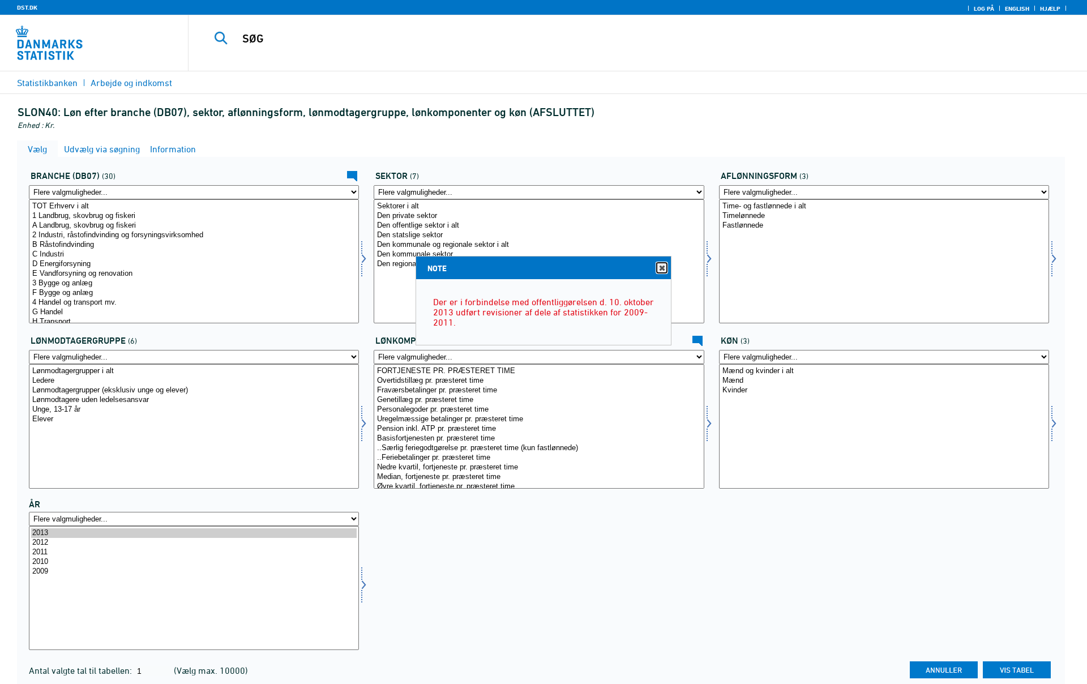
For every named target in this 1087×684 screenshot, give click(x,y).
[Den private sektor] (538, 216)
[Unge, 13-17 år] (194, 409)
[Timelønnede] (884, 216)
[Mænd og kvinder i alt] (884, 371)
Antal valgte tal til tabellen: (81, 670)
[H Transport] (194, 322)
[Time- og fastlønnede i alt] (884, 206)
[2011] (194, 552)
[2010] (194, 562)
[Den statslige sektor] (538, 235)
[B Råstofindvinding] (194, 245)
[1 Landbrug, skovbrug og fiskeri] (194, 216)
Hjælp (1050, 8)
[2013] (194, 533)
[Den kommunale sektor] (538, 254)
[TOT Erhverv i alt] (194, 206)
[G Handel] (194, 312)
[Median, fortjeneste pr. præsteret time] (538, 477)
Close (661, 267)
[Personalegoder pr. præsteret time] (538, 409)
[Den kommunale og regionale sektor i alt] (538, 245)
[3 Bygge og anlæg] (194, 283)
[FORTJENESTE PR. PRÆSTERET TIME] (538, 371)
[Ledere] (194, 381)
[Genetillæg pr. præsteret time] (538, 400)
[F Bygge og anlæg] (194, 293)
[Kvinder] (884, 390)
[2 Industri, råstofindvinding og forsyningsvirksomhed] (194, 235)
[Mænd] (884, 381)
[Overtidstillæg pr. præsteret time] (538, 381)
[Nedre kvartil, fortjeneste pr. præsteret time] (538, 467)
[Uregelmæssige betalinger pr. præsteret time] (538, 419)
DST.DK (27, 7)
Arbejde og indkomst (131, 83)
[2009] (194, 571)
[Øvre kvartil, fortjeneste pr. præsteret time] (538, 486)
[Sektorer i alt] (538, 206)
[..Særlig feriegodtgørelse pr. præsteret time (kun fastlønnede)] (538, 448)
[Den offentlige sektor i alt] (538, 225)
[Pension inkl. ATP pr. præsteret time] (538, 429)
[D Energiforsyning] (194, 264)
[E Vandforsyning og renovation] (194, 274)
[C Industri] (194, 254)
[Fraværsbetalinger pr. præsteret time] (538, 390)
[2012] (194, 543)
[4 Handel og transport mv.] (194, 302)
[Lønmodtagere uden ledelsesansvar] (194, 400)
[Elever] (194, 419)
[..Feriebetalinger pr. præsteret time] (538, 458)
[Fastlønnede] (884, 225)
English (1017, 8)
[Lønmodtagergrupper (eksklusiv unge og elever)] (194, 390)
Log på (984, 8)
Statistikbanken (47, 83)
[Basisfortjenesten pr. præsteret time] (538, 438)
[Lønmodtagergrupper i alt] (194, 371)
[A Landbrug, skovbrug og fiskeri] (194, 225)
